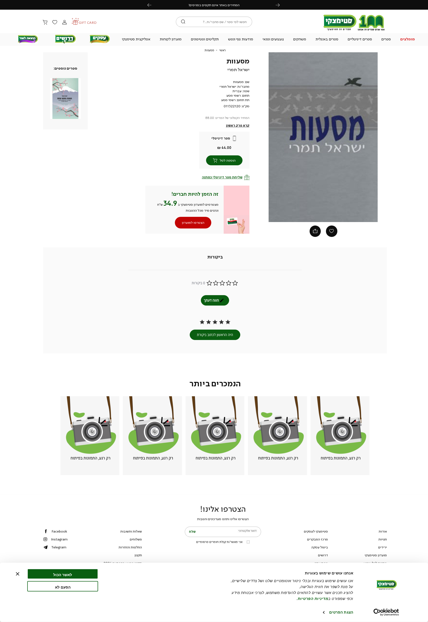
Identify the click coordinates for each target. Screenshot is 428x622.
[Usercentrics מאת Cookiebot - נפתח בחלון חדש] (386, 612)
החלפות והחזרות (130, 547)
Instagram (59, 539)
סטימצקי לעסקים (316, 531)
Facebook (59, 531)
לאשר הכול (62, 575)
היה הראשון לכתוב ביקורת (215, 334)
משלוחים (136, 539)
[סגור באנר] (17, 574)
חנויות (382, 539)
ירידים (382, 547)
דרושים (323, 555)
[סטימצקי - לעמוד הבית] (354, 30)
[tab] (215, 257)
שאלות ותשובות (131, 531)
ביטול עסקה (319, 547)
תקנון (138, 555)
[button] (407, 39)
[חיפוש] (183, 22)
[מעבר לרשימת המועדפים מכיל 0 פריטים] (55, 22)
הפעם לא (63, 587)
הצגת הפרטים (341, 612)
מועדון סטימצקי (376, 555)
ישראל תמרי (238, 70)
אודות (383, 531)
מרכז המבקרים (317, 539)
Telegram (58, 547)
